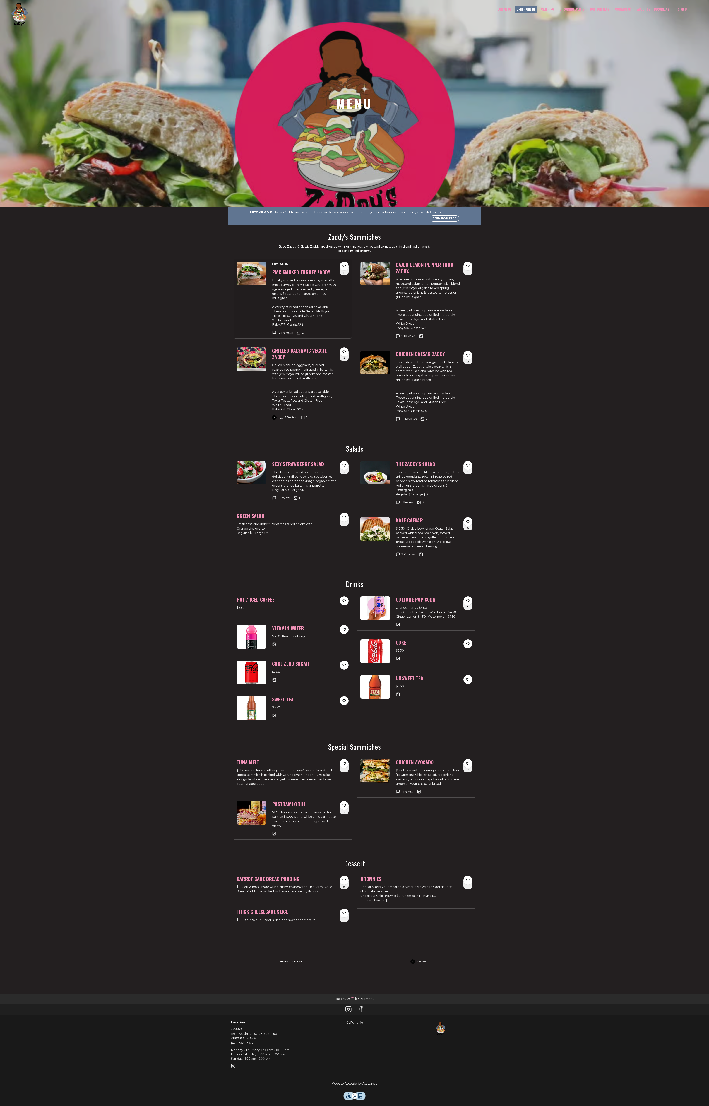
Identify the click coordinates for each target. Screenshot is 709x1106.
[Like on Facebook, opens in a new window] (360, 1010)
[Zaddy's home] (19, 15)
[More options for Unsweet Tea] (467, 679)
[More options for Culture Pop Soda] (467, 600)
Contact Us (623, 9)
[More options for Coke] (467, 643)
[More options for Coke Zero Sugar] (344, 665)
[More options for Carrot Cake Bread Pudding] (344, 880)
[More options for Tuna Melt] (344, 763)
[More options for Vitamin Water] (344, 629)
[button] (293, 298)
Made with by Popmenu (189, 998)
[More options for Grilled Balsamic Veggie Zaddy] (344, 351)
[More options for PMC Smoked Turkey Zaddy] (344, 266)
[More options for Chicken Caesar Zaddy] (467, 355)
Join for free (444, 218)
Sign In (683, 9)
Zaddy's (440, 1029)
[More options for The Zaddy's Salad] (467, 465)
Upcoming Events (572, 9)
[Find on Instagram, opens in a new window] (348, 1010)
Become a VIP (663, 9)
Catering (547, 9)
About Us (643, 9)
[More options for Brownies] (467, 880)
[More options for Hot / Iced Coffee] (344, 600)
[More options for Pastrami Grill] (344, 805)
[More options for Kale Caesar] (467, 521)
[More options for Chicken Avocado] (467, 763)
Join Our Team (600, 9)
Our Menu (504, 9)
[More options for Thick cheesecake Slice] (344, 913)
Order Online (526, 9)
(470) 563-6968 (242, 1043)
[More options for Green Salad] (344, 517)
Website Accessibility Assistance (354, 1083)
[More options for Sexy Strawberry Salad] (344, 465)
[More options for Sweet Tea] (344, 700)
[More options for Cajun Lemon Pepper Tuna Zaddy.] (467, 266)
